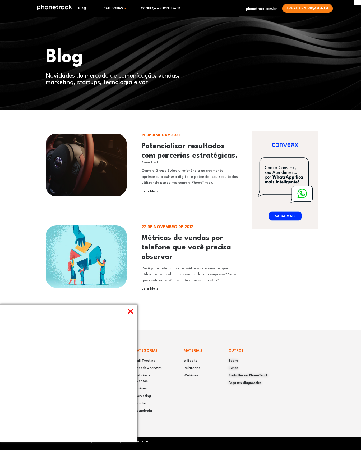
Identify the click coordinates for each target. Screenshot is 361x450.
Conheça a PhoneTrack (160, 8)
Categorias (113, 8)
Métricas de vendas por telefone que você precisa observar (186, 247)
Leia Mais (149, 191)
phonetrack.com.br (261, 9)
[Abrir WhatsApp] (348, 437)
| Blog (79, 8)
